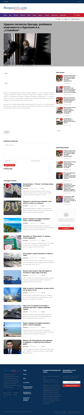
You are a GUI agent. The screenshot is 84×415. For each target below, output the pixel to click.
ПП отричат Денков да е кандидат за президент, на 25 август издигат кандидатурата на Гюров (70, 175)
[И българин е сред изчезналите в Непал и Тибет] (12, 260)
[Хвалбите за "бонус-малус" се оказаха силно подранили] (12, 242)
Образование (54, 15)
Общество (22, 15)
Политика (16, 15)
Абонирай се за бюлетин (71, 385)
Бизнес (29, 15)
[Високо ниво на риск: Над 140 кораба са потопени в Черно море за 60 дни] (12, 277)
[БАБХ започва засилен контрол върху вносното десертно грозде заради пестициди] (59, 110)
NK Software (29, 411)
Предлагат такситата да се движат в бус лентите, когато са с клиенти (37, 202)
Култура (47, 15)
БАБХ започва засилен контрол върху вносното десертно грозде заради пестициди (70, 110)
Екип (24, 378)
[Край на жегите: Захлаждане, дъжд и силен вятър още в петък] (12, 294)
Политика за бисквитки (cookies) (26, 399)
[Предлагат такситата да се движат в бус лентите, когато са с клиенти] (12, 208)
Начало (5, 15)
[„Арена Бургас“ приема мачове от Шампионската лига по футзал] (59, 121)
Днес (10, 15)
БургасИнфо (6, 65)
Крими (34, 15)
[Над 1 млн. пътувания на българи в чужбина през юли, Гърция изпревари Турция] (12, 312)
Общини (40, 15)
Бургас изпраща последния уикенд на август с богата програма (36, 219)
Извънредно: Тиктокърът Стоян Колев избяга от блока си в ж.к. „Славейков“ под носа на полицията (70, 89)
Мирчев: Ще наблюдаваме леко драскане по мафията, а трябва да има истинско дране (37, 342)
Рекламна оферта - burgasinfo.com (74, 411)
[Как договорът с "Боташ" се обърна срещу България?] (12, 190)
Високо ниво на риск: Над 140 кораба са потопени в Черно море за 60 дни (37, 271)
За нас (25, 374)
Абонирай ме (66, 228)
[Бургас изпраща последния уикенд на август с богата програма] (12, 225)
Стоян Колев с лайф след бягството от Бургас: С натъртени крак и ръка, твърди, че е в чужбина (70, 199)
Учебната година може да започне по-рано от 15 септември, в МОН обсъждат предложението (69, 78)
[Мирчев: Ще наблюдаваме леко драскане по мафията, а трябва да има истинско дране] (12, 347)
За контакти (26, 382)
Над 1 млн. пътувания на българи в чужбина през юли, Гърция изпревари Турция (36, 307)
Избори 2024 (63, 15)
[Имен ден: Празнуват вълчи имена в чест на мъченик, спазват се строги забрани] (59, 100)
